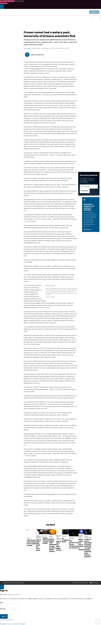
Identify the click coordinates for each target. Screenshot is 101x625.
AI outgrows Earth (65, 540)
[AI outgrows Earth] (65, 531)
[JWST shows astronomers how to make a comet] (31, 532)
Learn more (3, 3)
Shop (84, 12)
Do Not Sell (95, 577)
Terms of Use (78, 577)
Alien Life (58, 535)
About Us (38, 577)
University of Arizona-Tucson (32, 48)
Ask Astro (74, 17)
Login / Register (76, 12)
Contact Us (45, 577)
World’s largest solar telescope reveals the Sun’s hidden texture (52, 545)
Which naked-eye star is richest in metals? (81, 544)
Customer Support (19, 624)
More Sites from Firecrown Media (80, 582)
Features (71, 537)
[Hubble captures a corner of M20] (46, 531)
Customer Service (61, 577)
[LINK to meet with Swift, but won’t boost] (39, 531)
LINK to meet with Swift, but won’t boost (38, 545)
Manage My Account (6, 624)
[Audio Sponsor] (60, 55)
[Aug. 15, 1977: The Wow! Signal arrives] (59, 531)
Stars (79, 537)
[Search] (96, 17)
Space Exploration (48, 17)
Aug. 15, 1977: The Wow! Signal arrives (59, 546)
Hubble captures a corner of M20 (46, 540)
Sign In (4, 616)
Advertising (70, 577)
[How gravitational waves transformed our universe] (73, 532)
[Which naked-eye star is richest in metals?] (81, 531)
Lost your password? (6, 620)
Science (23, 17)
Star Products (85, 17)
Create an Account (13, 594)
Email (1, 602)
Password (2, 608)
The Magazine (63, 17)
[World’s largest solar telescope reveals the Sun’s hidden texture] (52, 532)
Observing (34, 17)
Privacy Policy (87, 577)
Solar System (51, 537)
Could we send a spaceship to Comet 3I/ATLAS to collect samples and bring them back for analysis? (88, 548)
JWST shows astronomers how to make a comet (31, 542)
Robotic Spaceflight (39, 536)
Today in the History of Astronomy (59, 538)
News (15, 17)
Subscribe (94, 12)
